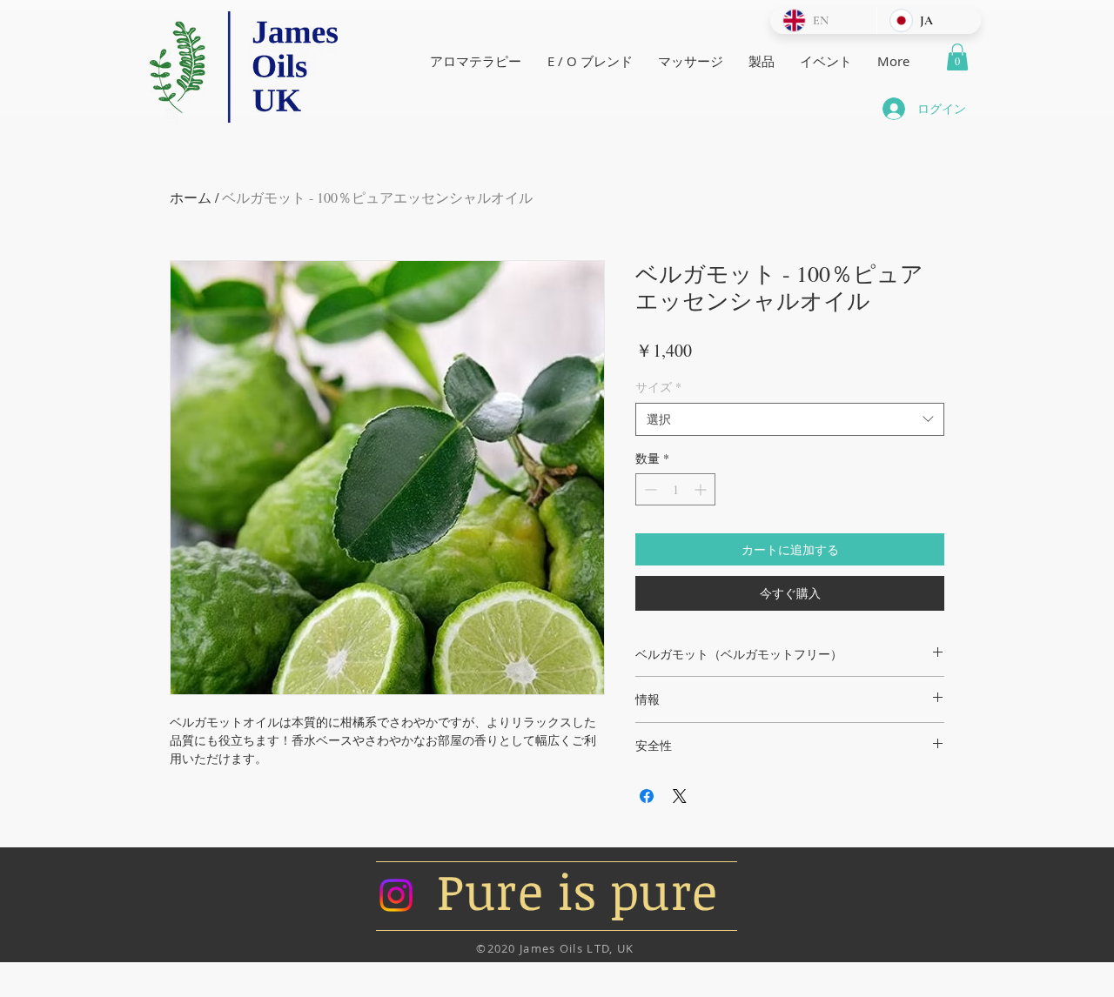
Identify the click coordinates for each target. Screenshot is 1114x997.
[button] (957, 56)
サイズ (658, 386)
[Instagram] (396, 895)
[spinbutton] (675, 489)
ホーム (190, 197)
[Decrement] (649, 489)
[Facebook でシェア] (646, 796)
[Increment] (702, 489)
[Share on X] (679, 796)
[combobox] (789, 419)
